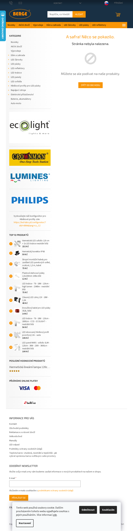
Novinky (14, 42)
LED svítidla (16, 81)
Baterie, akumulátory (21, 99)
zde (55, 515)
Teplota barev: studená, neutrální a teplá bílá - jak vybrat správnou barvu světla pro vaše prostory (33, 454)
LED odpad (14, 444)
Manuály (13, 440)
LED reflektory (18, 68)
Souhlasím (108, 510)
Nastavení (25, 523)
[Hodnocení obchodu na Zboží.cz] (30, 402)
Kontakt (58, 3)
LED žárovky (17, 59)
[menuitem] (11, 25)
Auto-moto (16, 103)
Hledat (79, 14)
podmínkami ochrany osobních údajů (55, 490)
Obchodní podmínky (19, 428)
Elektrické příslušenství (22, 94)
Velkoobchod (15, 436)
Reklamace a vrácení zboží (22, 432)
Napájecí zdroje (18, 90)
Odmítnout (88, 510)
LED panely (16, 77)
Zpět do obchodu (90, 85)
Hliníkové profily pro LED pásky (26, 85)
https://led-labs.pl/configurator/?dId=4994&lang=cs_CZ (30, 224)
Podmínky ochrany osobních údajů (25, 449)
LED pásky (16, 64)
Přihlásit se (19, 497)
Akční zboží (16, 46)
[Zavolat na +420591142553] (14, 2)
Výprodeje (16, 51)
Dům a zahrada (18, 55)
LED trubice (16, 72)
